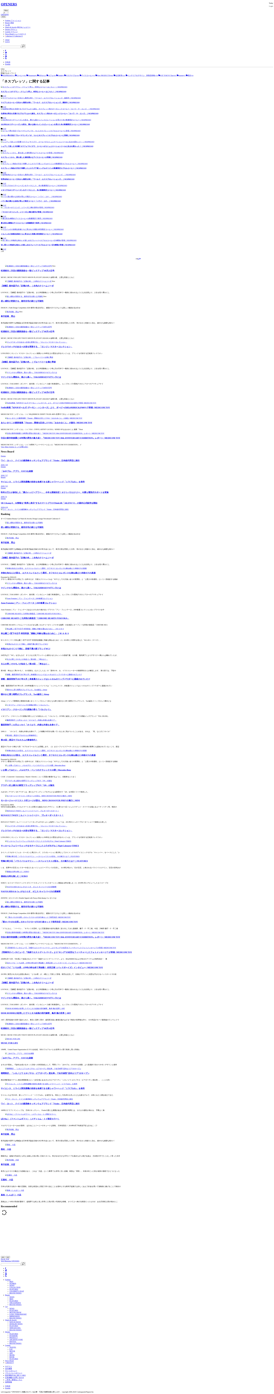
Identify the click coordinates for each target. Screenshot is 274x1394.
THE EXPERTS (15, 1303)
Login (271, 6)
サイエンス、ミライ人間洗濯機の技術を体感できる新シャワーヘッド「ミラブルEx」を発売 (43, 1088)
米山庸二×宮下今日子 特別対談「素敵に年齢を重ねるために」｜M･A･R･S (35, 633)
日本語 (7, 62)
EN (8, 13)
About (7, 40)
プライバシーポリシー (13, 1373)
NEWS (11, 1285)
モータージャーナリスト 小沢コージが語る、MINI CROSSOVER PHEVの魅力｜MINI (40, 800)
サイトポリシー (11, 1371)
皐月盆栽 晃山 (8, 316)
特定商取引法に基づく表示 (15, 1375)
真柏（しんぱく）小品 (11, 1195)
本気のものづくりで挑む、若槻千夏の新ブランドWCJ (25, 649)
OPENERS (9, 4)
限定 (190, 75)
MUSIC (12, 1355)
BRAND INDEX (15, 1293)
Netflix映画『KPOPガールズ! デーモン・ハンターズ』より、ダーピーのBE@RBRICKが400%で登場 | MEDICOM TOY (55, 407)
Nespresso (32, 75)
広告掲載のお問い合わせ (14, 1378)
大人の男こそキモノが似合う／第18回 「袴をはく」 (25, 664)
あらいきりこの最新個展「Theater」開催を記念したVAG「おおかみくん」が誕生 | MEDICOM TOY (46, 423)
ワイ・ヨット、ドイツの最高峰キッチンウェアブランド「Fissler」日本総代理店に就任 (40, 1104)
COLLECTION (14, 1287)
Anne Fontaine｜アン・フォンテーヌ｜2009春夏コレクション (29, 603)
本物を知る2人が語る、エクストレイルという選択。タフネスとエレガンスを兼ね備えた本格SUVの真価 (48, 573)
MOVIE (12, 1351)
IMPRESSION (14, 1316)
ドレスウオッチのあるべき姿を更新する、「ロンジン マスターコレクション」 (37, 347)
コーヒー (21, 75)
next (8, 1257)
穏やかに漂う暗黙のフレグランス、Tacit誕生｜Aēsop (25, 694)
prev (3, 1257)
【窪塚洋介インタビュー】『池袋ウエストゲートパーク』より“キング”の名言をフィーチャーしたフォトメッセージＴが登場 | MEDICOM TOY (66, 952)
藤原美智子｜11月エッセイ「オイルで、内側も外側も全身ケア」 (30, 725)
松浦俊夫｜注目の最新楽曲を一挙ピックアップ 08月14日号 (27, 331)
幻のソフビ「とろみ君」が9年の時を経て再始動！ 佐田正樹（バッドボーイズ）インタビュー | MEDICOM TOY (52, 967)
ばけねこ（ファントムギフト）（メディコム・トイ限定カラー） (30, 1119)
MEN (11, 1281)
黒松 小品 (6, 1149)
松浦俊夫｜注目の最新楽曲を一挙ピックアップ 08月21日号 (27, 270)
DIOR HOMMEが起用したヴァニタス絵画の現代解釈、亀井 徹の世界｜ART (36, 1013)
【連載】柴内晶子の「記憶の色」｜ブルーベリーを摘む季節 (28, 362)
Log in (7, 42)
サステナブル (72, 75)
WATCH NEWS (15, 1322)
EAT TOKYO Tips (168, 75)
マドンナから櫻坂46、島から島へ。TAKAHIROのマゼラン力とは (31, 377)
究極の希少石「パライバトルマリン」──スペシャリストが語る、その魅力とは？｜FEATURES (44, 861)
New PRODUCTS (105, 75)
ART (11, 1353)
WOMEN (12, 1283)
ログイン (8, 1366)
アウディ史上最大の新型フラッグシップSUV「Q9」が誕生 (27, 785)
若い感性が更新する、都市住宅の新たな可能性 (22, 301)
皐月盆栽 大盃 (8, 1164)
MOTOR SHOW (15, 1312)
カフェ (52, 75)
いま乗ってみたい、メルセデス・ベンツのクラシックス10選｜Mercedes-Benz (36, 770)
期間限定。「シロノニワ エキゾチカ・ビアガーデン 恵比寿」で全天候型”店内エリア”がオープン (45, 1073)
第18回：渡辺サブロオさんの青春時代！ (19, 740)
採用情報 (8, 1382)
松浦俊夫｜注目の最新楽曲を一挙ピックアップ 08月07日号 (27, 392)
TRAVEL (12, 1347)
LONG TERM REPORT (18, 1314)
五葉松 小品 (7, 1180)
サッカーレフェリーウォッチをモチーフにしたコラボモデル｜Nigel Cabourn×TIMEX (40, 846)
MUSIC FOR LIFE (9, 1043)
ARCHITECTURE (16, 1339)
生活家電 (120, 75)
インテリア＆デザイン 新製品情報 (142, 75)
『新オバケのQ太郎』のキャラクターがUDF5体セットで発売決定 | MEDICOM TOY (39, 922)
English (7, 64)
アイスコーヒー (88, 75)
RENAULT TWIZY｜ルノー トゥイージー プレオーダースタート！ (32, 815)
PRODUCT (13, 1338)
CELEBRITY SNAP (16, 1291)
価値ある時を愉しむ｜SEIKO (14, 876)
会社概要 (8, 1369)
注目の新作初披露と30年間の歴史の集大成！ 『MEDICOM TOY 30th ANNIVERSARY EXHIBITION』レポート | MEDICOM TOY (60, 438)
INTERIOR (13, 1336)
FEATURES (13, 1289)
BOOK (11, 1357)
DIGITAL (12, 1341)
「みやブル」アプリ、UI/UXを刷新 (17, 1058)
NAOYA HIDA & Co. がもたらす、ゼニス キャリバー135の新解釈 (31, 891)
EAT (4, 96)
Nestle (61, 75)
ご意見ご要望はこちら (13, 1380)
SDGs (42, 75)
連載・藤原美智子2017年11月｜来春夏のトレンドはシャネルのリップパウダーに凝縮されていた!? (45, 679)
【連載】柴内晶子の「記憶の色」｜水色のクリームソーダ (27, 286)
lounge (182, 75)
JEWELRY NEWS (15, 1324)
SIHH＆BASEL (15, 1328)
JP (4, 13)
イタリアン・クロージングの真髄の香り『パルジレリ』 (26, 709)
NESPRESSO (9, 75)
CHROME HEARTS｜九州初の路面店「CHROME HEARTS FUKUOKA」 (35, 618)
